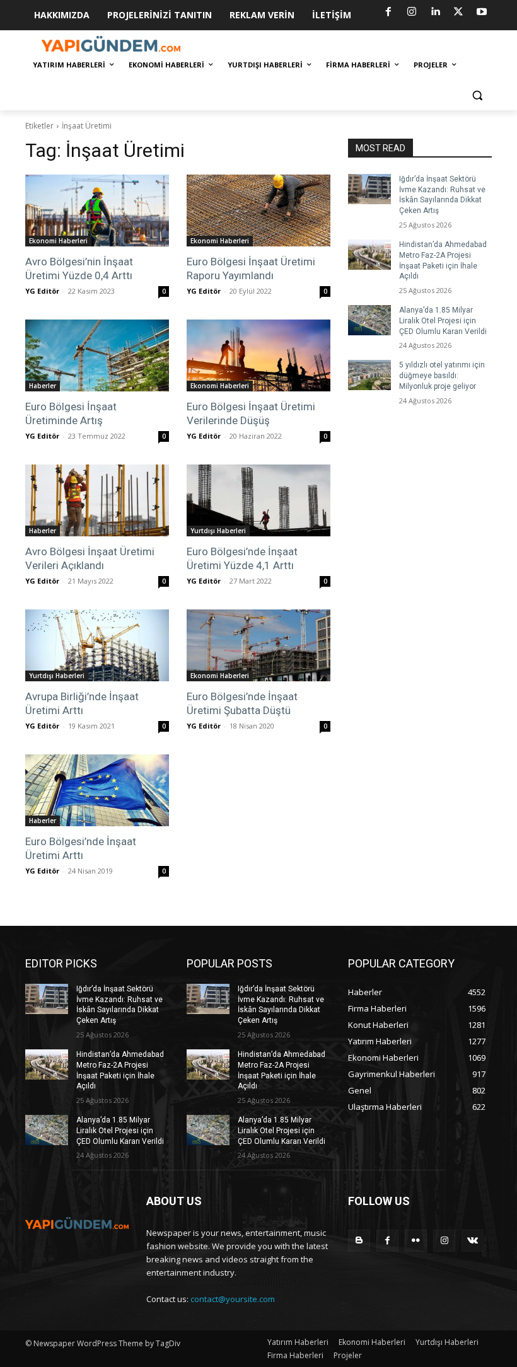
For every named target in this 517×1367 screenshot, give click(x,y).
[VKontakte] (473, 1241)
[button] (477, 95)
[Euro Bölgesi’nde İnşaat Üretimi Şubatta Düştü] (258, 645)
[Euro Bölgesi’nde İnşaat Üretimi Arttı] (97, 790)
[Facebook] (388, 12)
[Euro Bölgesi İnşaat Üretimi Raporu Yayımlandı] (258, 210)
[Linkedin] (435, 12)
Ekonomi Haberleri (58, 240)
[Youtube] (482, 12)
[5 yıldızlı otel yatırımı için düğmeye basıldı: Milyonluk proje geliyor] (369, 375)
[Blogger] (359, 1241)
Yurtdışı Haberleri (218, 530)
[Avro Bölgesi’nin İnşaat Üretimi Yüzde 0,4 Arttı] (97, 210)
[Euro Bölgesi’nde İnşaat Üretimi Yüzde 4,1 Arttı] (258, 500)
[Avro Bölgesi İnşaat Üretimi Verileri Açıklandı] (97, 500)
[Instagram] (412, 12)
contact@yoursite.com (232, 1299)
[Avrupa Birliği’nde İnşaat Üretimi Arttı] (97, 645)
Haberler (42, 385)
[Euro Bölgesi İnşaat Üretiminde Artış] (97, 355)
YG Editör (42, 291)
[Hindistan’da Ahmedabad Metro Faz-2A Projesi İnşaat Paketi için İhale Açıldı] (369, 254)
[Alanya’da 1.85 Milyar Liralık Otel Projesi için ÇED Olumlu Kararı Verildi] (369, 320)
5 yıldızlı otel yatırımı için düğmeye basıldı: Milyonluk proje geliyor (442, 375)
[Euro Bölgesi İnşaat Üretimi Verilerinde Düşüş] (258, 355)
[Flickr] (416, 1241)
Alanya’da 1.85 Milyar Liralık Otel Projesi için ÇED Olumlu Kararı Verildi (443, 321)
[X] (458, 12)
